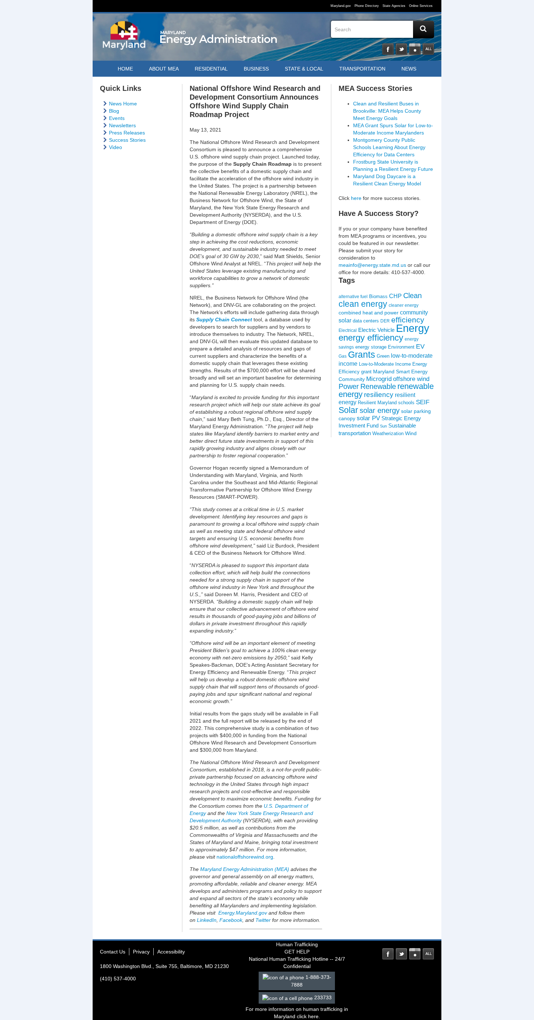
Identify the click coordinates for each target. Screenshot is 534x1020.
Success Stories (127, 140)
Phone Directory (367, 6)
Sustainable (402, 426)
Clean (412, 296)
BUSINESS (256, 69)
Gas (343, 356)
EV (420, 346)
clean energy (363, 304)
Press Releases (127, 133)
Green (383, 356)
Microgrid (379, 379)
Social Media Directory (428, 49)
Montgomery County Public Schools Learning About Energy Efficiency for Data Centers (389, 147)
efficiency (407, 320)
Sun (383, 426)
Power (349, 386)
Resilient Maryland (377, 402)
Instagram (415, 49)
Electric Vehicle (376, 330)
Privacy (141, 952)
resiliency (378, 394)
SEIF (422, 402)
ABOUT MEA (164, 69)
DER (385, 320)
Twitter (401, 49)
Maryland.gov (341, 6)
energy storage (371, 347)
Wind (411, 433)
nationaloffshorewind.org (245, 857)
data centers (366, 321)
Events (117, 118)
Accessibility (171, 952)
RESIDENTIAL (211, 69)
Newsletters (122, 125)
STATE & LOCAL (304, 69)
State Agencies (394, 6)
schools (406, 402)
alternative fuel (353, 296)
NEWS (408, 69)
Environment (401, 347)
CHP (395, 296)
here (356, 198)
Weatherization (388, 433)
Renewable (378, 386)
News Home (123, 104)
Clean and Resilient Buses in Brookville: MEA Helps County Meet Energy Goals (387, 111)
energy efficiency (371, 337)
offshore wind (411, 379)
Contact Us (112, 952)
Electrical (348, 330)
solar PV (368, 418)
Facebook (388, 49)
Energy (412, 328)
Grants (361, 354)
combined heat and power (369, 313)
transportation (355, 433)
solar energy (380, 410)
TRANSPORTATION (362, 69)
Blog (114, 111)
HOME (125, 69)
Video (115, 147)
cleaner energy (403, 305)
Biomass (378, 296)
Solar (348, 410)
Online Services (421, 6)
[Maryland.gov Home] (124, 39)
